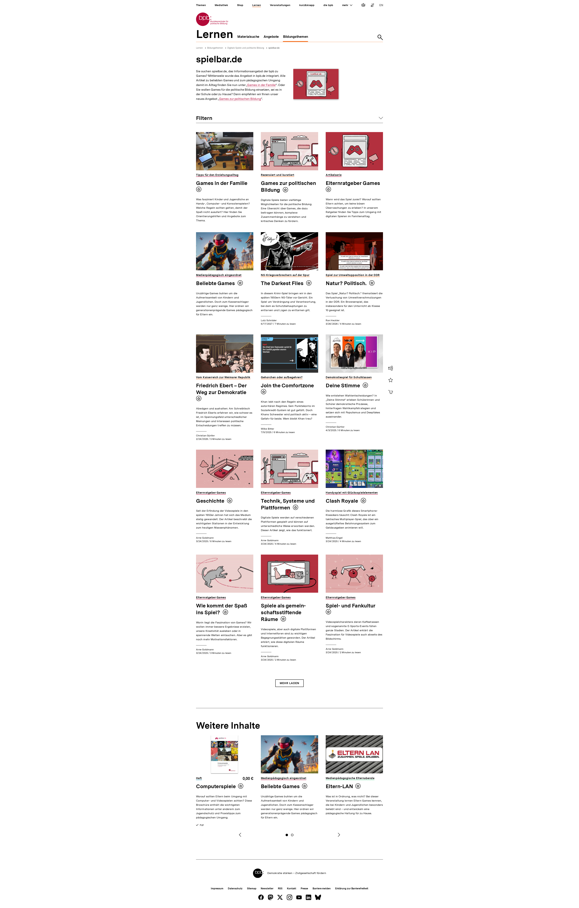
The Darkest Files (283, 283)
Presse (304, 888)
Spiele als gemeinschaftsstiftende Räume (283, 612)
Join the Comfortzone (287, 385)
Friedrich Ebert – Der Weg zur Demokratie (221, 388)
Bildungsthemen (215, 48)
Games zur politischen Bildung (240, 99)
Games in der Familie (261, 85)
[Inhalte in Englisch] (381, 5)
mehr (347, 5)
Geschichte (210, 501)
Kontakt (291, 888)
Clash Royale (342, 501)
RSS (280, 888)
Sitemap (251, 888)
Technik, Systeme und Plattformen (288, 504)
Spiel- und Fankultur (350, 605)
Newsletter (267, 888)
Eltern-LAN (339, 786)
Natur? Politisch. (347, 283)
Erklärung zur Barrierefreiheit (351, 888)
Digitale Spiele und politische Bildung (245, 48)
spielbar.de (274, 48)
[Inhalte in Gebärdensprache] (372, 5)
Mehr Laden (289, 683)
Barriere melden (322, 888)
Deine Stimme (343, 385)
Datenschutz (235, 888)
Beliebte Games (216, 283)
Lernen (199, 48)
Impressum (217, 888)
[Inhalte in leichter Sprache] (363, 5)
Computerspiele (216, 786)
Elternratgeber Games (353, 183)
